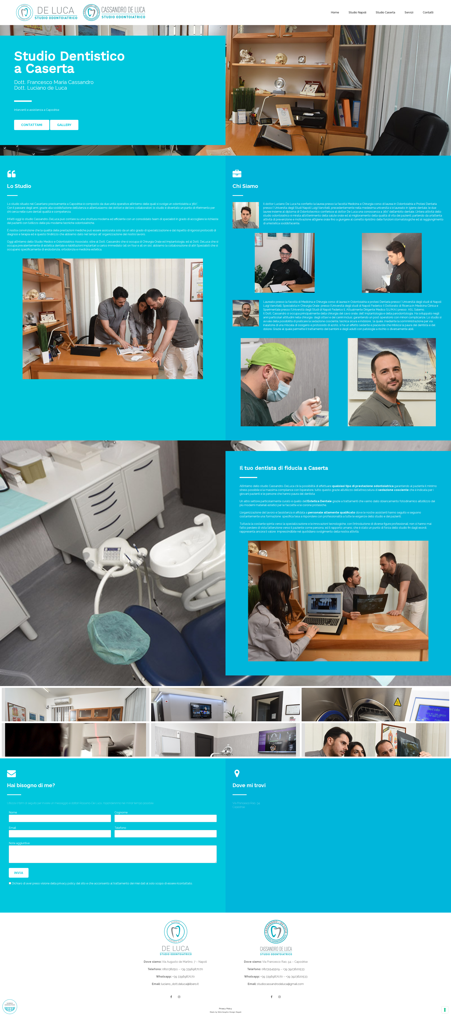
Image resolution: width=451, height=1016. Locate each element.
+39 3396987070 (192, 969)
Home (335, 12)
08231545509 (271, 969)
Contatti (428, 12)
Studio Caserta (385, 12)
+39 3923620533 (293, 969)
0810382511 (170, 969)
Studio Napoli (357, 12)
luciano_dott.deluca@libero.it (180, 984)
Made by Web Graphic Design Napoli (225, 1012)
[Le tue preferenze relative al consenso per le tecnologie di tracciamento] (444, 1009)
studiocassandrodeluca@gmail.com (280, 984)
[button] (31, 125)
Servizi (409, 12)
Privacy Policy (225, 1008)
